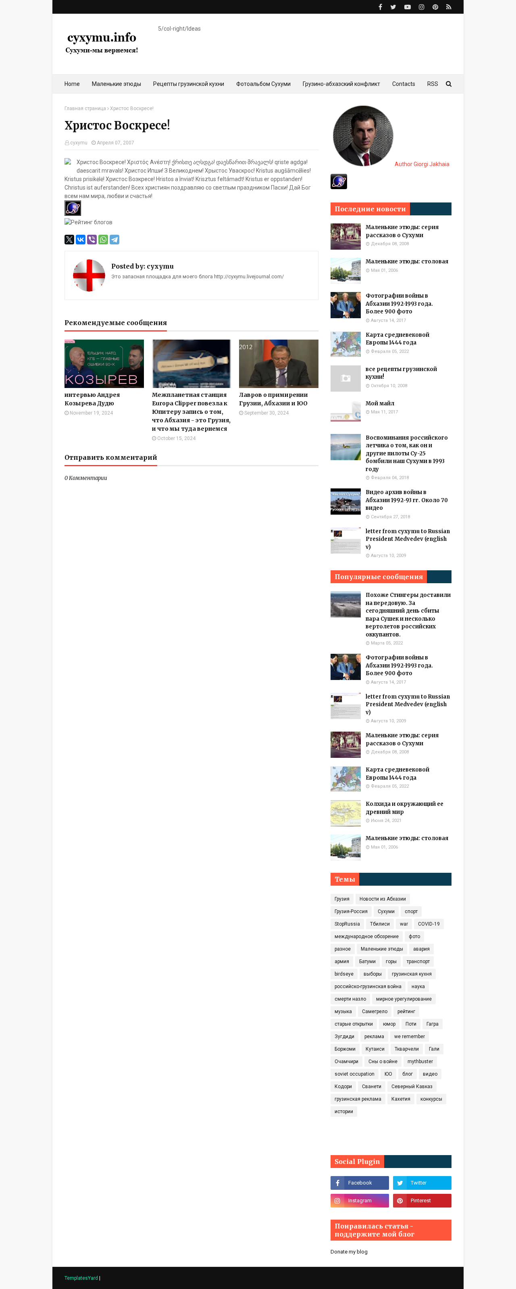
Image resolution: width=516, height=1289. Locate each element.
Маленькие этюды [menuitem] (116, 84)
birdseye (344, 974)
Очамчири (346, 1061)
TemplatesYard (81, 1278)
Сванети (371, 1086)
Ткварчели (407, 1049)
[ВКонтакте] (80, 239)
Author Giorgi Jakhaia (421, 164)
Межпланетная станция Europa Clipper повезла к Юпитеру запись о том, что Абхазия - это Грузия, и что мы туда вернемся (191, 411)
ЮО (388, 1074)
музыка (343, 1011)
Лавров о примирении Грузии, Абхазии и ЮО (273, 399)
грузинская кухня (412, 974)
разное (343, 949)
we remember (409, 1036)
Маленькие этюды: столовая (407, 261)
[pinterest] (435, 7)
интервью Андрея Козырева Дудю (92, 399)
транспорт (418, 961)
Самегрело (374, 1011)
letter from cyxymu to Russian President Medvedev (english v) (408, 539)
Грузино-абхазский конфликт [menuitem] (341, 84)
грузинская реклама (358, 1099)
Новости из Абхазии (383, 899)
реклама (374, 1036)
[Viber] (92, 239)
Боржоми (345, 1049)
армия (342, 961)
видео (430, 1074)
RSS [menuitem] (432, 84)
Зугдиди (344, 1036)
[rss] (448, 7)
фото (414, 936)
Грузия (342, 899)
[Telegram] (114, 239)
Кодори (343, 1086)
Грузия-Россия (351, 911)
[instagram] (422, 7)
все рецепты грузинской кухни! (401, 373)
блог (407, 1074)
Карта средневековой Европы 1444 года (397, 339)
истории (344, 1111)
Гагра (433, 1024)
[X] (69, 239)
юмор (389, 1024)
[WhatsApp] (103, 239)
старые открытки (354, 1024)
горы (391, 961)
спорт (411, 911)
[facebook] (380, 7)
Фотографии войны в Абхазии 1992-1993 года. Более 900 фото (399, 303)
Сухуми (386, 911)
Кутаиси (375, 1049)
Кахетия (400, 1099)
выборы (373, 974)
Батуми (367, 961)
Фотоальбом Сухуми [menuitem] (263, 84)
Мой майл (380, 403)
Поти (411, 1024)
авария (421, 949)
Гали (434, 1049)
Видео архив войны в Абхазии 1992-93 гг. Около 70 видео (407, 500)
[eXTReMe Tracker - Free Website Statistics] (339, 187)
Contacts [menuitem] (403, 84)
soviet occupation (355, 1074)
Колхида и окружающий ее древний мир (404, 808)
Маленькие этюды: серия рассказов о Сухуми (402, 231)
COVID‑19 (429, 924)
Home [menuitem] (72, 84)
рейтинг (406, 1011)
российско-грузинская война (368, 986)
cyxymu (78, 143)
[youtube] (407, 7)
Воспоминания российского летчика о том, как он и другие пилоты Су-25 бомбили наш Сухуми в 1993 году (407, 453)
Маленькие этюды (382, 949)
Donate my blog (349, 1252)
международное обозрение (367, 936)
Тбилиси (380, 924)
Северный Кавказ (412, 1086)
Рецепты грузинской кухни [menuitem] (188, 84)
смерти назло (350, 999)
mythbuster (420, 1061)
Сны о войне (382, 1061)
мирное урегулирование (404, 999)
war (404, 924)
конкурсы (431, 1099)
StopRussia (347, 924)
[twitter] (393, 7)
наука (418, 986)
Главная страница (85, 108)
